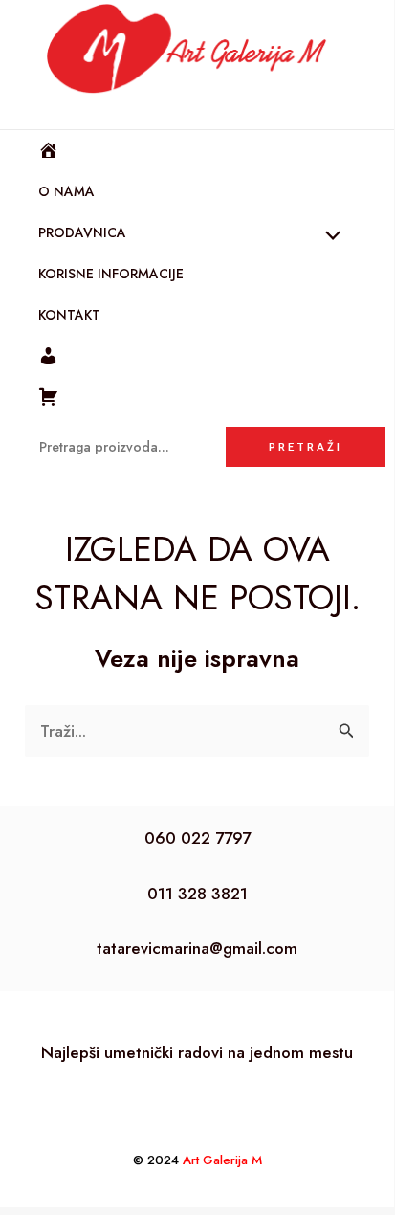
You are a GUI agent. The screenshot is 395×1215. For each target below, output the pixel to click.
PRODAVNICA (82, 232)
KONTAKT (69, 314)
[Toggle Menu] (328, 236)
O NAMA (66, 191)
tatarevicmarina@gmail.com (197, 948)
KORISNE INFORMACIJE (111, 273)
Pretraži (305, 446)
